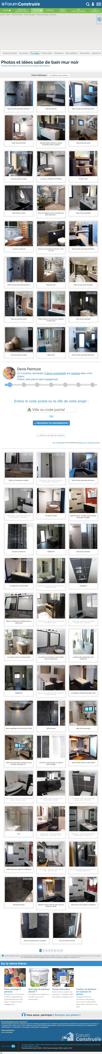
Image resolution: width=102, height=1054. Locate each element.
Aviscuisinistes (95, 10)
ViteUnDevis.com (81, 442)
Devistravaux (62, 10)
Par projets (23, 53)
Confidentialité (60, 442)
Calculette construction (66, 1045)
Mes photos (84, 53)
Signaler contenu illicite (37, 1045)
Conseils (50, 10)
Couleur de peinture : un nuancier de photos (86, 991)
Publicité (98, 1045)
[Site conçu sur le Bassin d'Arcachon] (8, 1046)
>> (61, 950)
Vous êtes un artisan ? (93, 442)
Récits (21, 10)
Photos (36, 10)
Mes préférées (71, 53)
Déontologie (89, 1045)
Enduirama (59, 53)
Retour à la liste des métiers (52, 435)
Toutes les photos (10, 53)
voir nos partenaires (7, 1032)
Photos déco (47, 53)
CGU (54, 442)
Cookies (36, 1046)
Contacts (25, 1045)
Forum (5, 10)
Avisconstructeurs (78, 10)
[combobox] (59, 75)
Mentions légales (51, 1045)
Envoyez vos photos (67, 1015)
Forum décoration (61, 989)
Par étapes (35, 53)
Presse (81, 1045)
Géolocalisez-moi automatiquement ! (52, 423)
